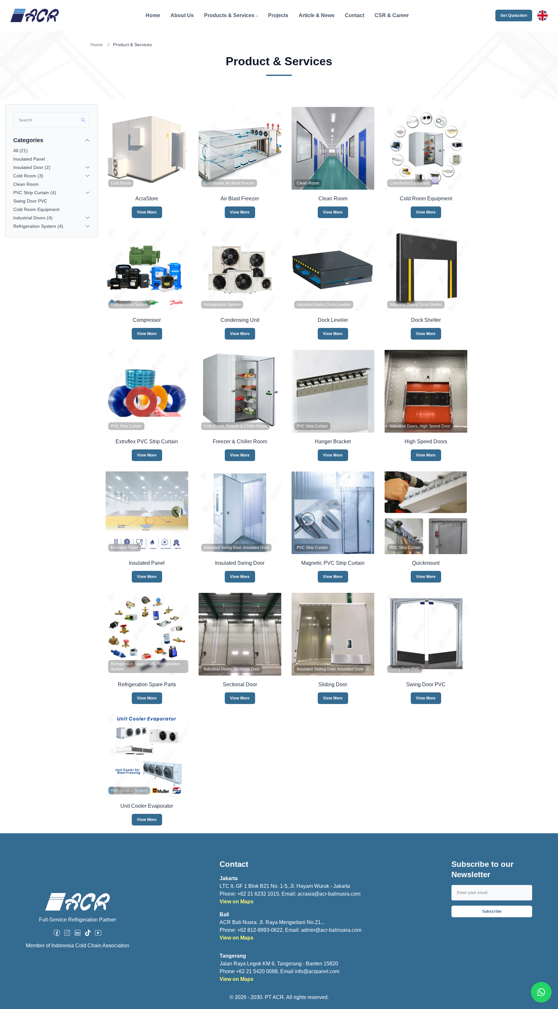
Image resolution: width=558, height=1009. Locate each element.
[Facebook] (57, 933)
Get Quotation (514, 15)
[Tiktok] (88, 933)
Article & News (317, 15)
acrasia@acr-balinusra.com (328, 894)
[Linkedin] (77, 933)
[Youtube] (98, 933)
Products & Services (229, 15)
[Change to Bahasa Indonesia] (542, 15)
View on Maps (236, 901)
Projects (278, 15)
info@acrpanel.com (317, 971)
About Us (182, 15)
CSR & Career (392, 15)
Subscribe (492, 911)
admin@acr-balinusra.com (331, 930)
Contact (354, 15)
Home (153, 15)
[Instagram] (67, 933)
